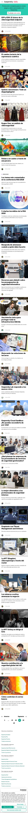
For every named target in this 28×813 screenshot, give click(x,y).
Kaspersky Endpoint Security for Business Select (12, 763)
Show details (20, 804)
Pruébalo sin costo (14, 13)
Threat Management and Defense (9, 779)
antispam (5, 677)
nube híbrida (6, 298)
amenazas (5, 575)
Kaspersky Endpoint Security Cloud (9, 750)
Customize (19, 807)
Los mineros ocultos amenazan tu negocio (10, 595)
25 (12, 720)
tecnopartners (6, 334)
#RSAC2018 (6, 35)
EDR (4, 507)
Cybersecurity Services (6, 777)
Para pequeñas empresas (7, 744)
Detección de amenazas (8, 401)
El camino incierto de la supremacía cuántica (11, 55)
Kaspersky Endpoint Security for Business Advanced (12, 766)
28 (23, 720)
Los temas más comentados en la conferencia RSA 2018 (13, 178)
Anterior (6, 716)
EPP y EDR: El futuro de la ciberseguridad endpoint (12, 18)
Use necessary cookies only (14, 810)
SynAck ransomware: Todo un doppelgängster (13, 91)
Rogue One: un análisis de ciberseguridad (12, 124)
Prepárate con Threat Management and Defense (12, 527)
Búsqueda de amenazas (8, 225)
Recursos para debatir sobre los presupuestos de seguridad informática (13, 282)
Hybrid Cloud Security (6, 783)
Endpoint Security (5, 781)
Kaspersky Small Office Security (8, 748)
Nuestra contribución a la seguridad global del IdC (12, 664)
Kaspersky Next (4, 759)
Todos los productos (6, 752)
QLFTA (4, 104)
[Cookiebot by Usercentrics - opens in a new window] (20, 790)
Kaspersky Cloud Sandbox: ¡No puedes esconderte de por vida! (12, 423)
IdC (4, 139)
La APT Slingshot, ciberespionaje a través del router (12, 560)
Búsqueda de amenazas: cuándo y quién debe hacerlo (13, 246)
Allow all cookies (8, 807)
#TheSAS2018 (6, 539)
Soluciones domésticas (7, 731)
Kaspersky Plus (4, 736)
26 (16, 720)
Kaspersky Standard (5, 734)
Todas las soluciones (6, 741)
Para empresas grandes (7, 771)
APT (4, 610)
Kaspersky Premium (5, 739)
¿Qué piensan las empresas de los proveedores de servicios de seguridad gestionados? (13, 458)
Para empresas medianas (7, 755)
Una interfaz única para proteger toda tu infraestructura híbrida (11, 319)
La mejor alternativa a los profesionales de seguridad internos (12, 493)
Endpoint (5, 367)
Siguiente (21, 716)
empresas (5, 261)
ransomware (6, 70)
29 (14, 723)
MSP (4, 437)
